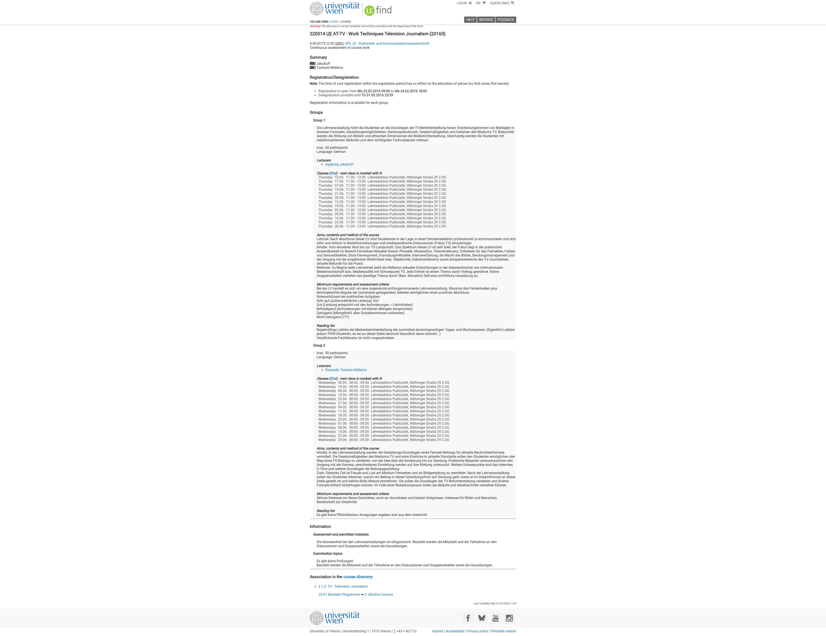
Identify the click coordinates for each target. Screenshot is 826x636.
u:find (333, 21)
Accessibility (455, 631)
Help (470, 20)
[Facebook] (468, 618)
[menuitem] (481, 3)
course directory (358, 576)
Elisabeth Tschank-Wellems (346, 370)
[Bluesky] (481, 618)
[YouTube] (495, 618)
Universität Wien (324, 4)
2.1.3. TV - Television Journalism (343, 586)
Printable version (503, 631)
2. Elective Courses (378, 594)
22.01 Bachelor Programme (339, 594)
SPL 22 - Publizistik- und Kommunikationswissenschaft (387, 43)
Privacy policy (477, 631)
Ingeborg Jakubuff (339, 164)
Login (462, 3)
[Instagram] (509, 618)
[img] (378, 12)
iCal (333, 173)
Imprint (437, 631)
